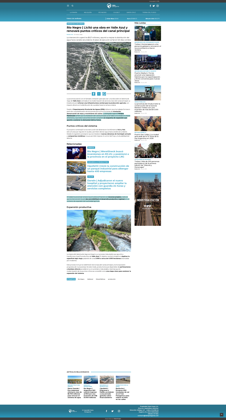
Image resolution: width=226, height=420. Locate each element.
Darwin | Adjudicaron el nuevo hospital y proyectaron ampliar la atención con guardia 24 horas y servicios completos (107, 184)
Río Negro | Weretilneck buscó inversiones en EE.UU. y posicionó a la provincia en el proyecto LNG (108, 154)
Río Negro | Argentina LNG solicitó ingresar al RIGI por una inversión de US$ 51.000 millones (90, 393)
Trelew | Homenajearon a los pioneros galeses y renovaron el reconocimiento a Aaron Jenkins (148, 47)
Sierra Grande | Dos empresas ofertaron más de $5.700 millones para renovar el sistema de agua (75, 393)
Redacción (70, 34)
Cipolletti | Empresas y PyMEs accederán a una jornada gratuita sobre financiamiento (107, 393)
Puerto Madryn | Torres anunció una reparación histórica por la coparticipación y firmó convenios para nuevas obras (147, 77)
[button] (93, 94)
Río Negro (81, 279)
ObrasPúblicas (100, 279)
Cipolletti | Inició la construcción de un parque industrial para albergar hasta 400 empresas (108, 169)
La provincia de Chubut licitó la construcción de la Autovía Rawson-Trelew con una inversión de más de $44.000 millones (147, 107)
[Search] (72, 6)
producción (111, 279)
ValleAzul (90, 279)
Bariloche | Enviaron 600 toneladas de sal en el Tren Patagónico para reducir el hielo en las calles (122, 394)
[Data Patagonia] (113, 5)
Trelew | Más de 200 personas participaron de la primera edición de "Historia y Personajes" (147, 164)
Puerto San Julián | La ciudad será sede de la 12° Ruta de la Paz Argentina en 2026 (147, 136)
